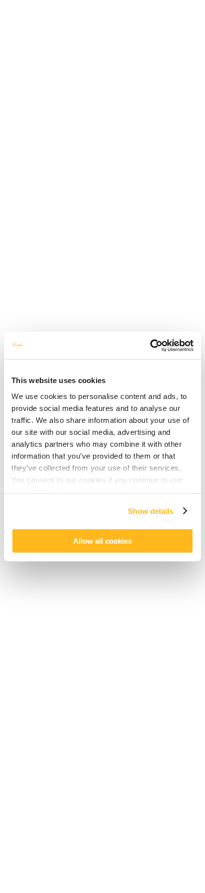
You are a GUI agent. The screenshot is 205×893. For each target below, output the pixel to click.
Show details (150, 510)
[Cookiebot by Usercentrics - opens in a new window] (150, 345)
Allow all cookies (102, 541)
